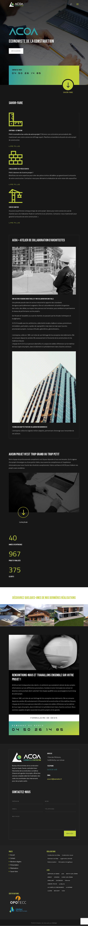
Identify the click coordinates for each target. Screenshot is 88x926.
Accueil (12, 855)
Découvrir (16, 51)
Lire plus (14, 146)
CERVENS (56, 877)
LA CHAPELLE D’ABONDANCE (56, 887)
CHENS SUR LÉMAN (67, 877)
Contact (12, 858)
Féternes (67, 880)
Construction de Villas (54, 855)
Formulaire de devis (43, 717)
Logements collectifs (66, 859)
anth (62, 874)
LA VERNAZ (69, 887)
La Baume (62, 884)
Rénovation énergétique (65, 862)
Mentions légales (15, 861)
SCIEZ (63, 891)
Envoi (70, 833)
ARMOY (50, 877)
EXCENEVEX (59, 880)
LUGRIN (50, 891)
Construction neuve (67, 855)
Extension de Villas (53, 859)
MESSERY (57, 891)
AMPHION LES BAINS (53, 874)
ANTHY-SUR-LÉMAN (72, 874)
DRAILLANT (51, 880)
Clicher (54, 923)
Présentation (14, 865)
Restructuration (52, 862)
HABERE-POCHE (52, 884)
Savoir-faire (14, 871)
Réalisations (14, 868)
